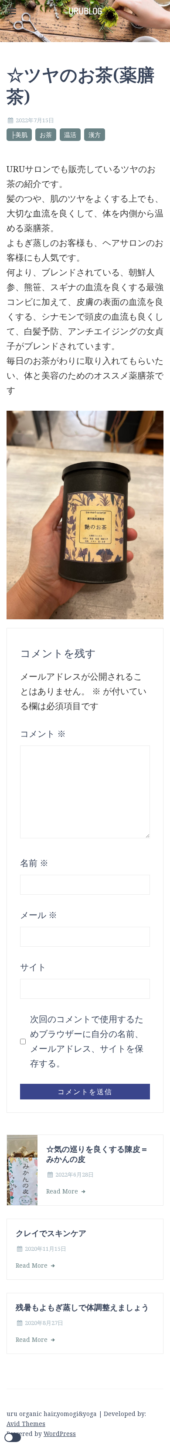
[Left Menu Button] (11, 11)
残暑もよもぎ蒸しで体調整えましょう (82, 1307)
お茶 (46, 135)
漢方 (94, 135)
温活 (70, 135)
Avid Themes (26, 1423)
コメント (43, 733)
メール (38, 915)
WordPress (60, 1433)
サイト (33, 967)
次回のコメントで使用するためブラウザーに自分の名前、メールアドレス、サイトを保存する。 (86, 1041)
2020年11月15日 (45, 1249)
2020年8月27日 (44, 1323)
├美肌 (19, 135)
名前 (34, 863)
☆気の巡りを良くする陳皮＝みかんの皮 (97, 1154)
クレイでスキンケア (51, 1233)
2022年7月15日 (35, 120)
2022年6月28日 (74, 1174)
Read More (63, 1191)
